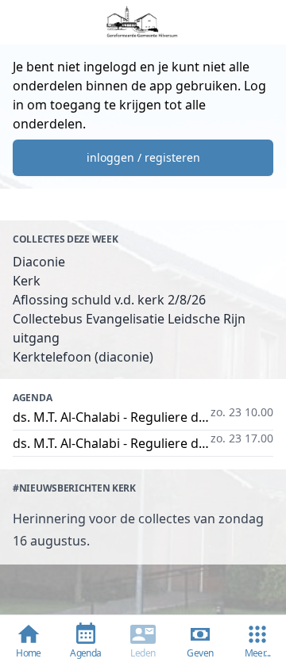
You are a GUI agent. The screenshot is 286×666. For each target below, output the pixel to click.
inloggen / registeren (143, 157)
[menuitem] (257, 640)
